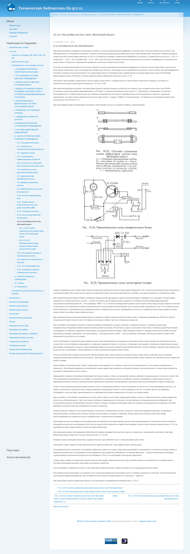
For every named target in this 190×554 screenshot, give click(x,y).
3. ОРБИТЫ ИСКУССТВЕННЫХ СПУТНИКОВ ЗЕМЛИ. (26, 83)
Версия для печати (60, 507)
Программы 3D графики (18, 330)
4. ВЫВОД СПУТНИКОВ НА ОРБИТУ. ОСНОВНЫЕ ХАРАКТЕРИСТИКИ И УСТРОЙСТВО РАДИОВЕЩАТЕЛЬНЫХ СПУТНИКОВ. (29, 93)
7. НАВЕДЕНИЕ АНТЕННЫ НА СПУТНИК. (26, 118)
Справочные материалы (19, 342)
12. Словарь (19, 283)
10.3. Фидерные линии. (26, 153)
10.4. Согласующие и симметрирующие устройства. (29, 158)
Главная (56, 14)
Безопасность (14, 298)
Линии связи (14, 314)
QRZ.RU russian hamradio (87, 521)
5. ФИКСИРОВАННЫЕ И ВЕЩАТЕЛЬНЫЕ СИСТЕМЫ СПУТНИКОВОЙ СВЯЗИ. (25, 104)
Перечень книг (15, 26)
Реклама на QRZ (104, 521)
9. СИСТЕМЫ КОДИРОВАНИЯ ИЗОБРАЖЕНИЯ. (26, 131)
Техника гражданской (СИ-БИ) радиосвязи (26, 353)
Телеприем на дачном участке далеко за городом (28, 292)
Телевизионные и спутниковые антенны (28, 65)
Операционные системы (19, 326)
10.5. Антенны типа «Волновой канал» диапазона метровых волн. (30, 164)
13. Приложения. (21, 287)
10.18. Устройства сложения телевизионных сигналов (28, 271)
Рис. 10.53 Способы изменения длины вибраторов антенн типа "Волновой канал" (31, 232)
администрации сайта (147, 521)
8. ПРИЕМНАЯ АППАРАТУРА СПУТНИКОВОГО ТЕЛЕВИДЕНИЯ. (28, 124)
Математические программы (20, 318)
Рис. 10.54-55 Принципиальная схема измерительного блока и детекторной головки (29, 244)
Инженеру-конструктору (18, 306)
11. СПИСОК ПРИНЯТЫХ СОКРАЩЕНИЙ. (24, 278)
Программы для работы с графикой (23, 334)
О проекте (13, 36)
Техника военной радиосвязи (20, 349)
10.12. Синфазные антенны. (28, 211)
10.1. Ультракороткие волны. (28, 143)
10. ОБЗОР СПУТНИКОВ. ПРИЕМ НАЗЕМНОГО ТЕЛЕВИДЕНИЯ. (27, 137)
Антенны (12, 51)
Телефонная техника (17, 346)
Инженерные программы (19, 302)
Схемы (177, 3)
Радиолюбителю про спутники (21, 338)
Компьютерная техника (18, 310)
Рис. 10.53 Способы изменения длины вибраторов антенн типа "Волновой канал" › (154, 497)
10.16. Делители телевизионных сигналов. (30, 261)
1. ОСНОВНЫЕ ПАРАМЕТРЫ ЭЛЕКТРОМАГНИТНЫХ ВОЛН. (26, 70)
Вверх (115, 496)
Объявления (164, 3)
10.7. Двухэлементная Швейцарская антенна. (26, 177)
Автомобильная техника (18, 47)
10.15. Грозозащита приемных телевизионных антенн (29, 254)
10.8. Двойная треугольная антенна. (27, 184)
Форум (140, 3)
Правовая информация (18, 33)
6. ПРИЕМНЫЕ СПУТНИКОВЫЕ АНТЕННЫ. (27, 111)
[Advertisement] (27, 400)
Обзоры (12, 322)
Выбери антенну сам (20, 62)
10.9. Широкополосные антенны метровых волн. (29, 190)
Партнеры (13, 29)
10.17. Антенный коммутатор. (28, 266)
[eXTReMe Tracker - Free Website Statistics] (124, 543)
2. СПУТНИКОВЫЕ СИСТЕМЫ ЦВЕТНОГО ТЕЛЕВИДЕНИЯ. (26, 77)
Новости (151, 3)
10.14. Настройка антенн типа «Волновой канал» (29, 223)
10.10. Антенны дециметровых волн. (29, 197)
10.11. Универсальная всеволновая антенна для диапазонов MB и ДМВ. (27, 205)
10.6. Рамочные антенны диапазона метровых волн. (27, 171)
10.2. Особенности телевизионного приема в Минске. (30, 147)
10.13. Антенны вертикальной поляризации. (28, 216)
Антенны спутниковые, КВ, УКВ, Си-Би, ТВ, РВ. (28, 56)
